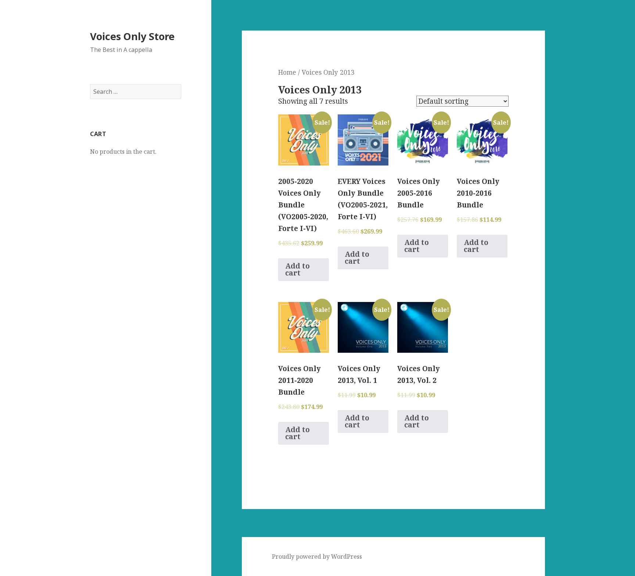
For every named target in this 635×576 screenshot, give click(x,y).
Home (287, 72)
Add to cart (297, 269)
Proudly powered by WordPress (317, 556)
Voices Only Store (132, 36)
